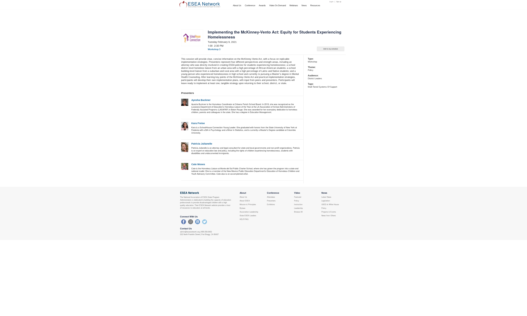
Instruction (298, 204)
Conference (250, 5)
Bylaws (242, 208)
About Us (237, 5)
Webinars (293, 5)
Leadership (298, 208)
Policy (296, 200)
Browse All (298, 211)
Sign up (338, 1)
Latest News (326, 197)
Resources (315, 5)
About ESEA (245, 200)
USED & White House (330, 204)
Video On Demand (277, 5)
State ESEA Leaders (248, 215)
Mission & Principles (248, 204)
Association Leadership (249, 211)
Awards (262, 5)
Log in (331, 1)
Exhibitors (271, 204)
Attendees (271, 197)
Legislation (325, 200)
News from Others (328, 215)
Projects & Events (328, 211)
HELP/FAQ (244, 219)
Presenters (271, 200)
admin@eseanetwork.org (190, 231)
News (304, 5)
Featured (297, 197)
